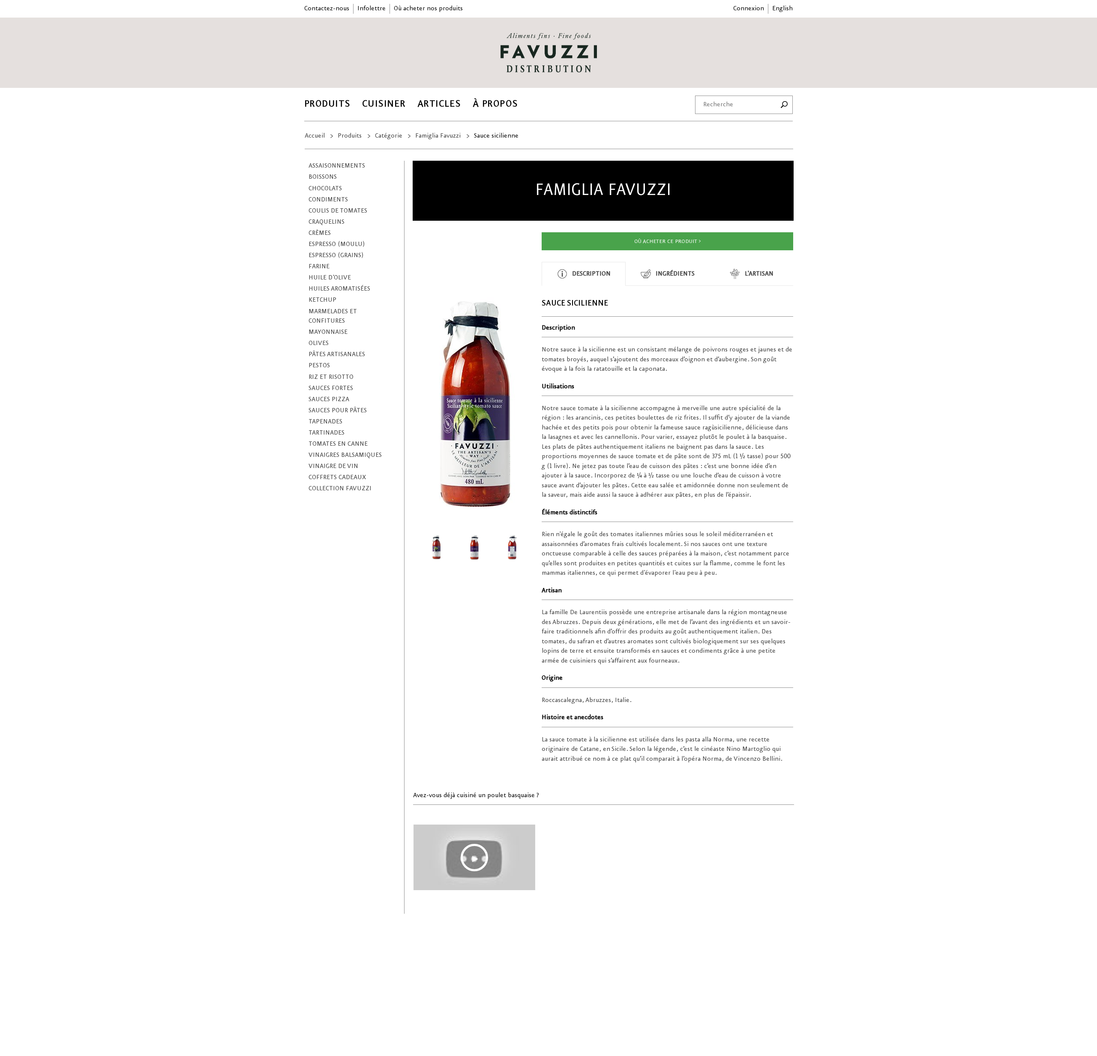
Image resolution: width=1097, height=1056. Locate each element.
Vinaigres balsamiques (345, 455)
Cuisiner (384, 104)
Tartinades (327, 433)
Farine (319, 266)
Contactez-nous (326, 8)
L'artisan (759, 274)
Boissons (323, 177)
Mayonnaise (328, 332)
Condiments (328, 200)
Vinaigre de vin (333, 466)
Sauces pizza (329, 399)
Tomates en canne (338, 444)
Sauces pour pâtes (338, 410)
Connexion (748, 8)
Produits (327, 104)
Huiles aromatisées (339, 289)
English (782, 8)
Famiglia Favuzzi (438, 136)
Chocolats (325, 188)
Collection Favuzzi (340, 488)
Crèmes (320, 233)
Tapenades (325, 422)
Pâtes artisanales (337, 354)
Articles (439, 104)
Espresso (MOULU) (337, 244)
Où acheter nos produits (428, 8)
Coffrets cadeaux (337, 477)
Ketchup (322, 300)
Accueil (315, 136)
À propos (495, 104)
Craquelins (327, 222)
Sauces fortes (331, 388)
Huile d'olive (330, 278)
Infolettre (371, 8)
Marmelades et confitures (333, 316)
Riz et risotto (331, 377)
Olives (319, 343)
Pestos (319, 365)
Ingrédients (675, 274)
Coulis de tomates (338, 211)
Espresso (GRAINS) (336, 255)
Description (591, 274)
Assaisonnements (337, 166)
